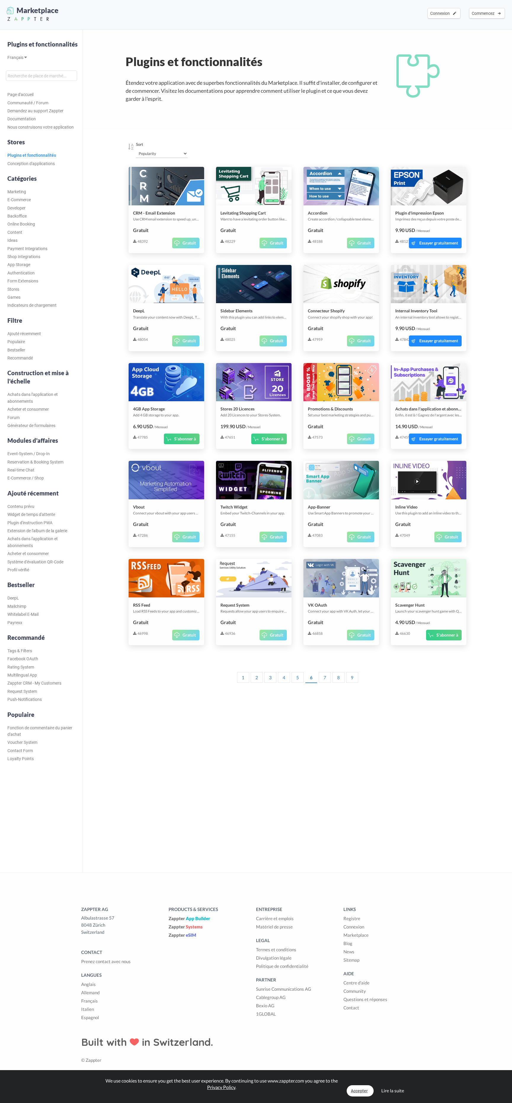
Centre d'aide (356, 982)
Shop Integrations (23, 256)
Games (13, 297)
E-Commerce (19, 199)
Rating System (20, 667)
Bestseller (16, 350)
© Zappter (91, 1060)
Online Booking (21, 224)
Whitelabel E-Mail (23, 614)
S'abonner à (185, 438)
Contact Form (20, 750)
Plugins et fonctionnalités (42, 44)
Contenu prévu (20, 506)
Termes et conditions (276, 949)
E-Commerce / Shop (25, 478)
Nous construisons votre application (40, 127)
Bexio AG (265, 1005)
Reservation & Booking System (35, 462)
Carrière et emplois (275, 918)
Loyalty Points (20, 758)
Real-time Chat (20, 470)
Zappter (189, 918)
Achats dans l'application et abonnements (32, 397)
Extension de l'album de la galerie (37, 530)
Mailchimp (16, 606)
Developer (16, 208)
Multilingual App (22, 675)
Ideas (12, 240)
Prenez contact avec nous (106, 961)
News (348, 951)
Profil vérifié (18, 570)
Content (14, 232)
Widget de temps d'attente (31, 514)
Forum (13, 417)
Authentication (21, 273)
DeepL (13, 598)
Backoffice (17, 216)
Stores (13, 289)
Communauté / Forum (27, 102)
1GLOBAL (266, 1013)
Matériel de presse (274, 926)
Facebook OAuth (22, 658)
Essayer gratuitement (438, 242)
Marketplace (356, 935)
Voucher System (22, 742)
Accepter (359, 1090)
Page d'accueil (20, 94)
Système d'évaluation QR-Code (35, 562)
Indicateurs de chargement (32, 305)
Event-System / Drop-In (28, 453)
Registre (351, 918)
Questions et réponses (365, 999)
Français (15, 57)
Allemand (90, 992)
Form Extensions (22, 281)
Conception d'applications (31, 163)
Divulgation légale (274, 957)
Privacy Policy (221, 1087)
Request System (22, 691)
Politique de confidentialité (282, 966)
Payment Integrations (27, 248)
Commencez (484, 13)
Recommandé (20, 358)
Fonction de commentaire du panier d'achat (39, 731)
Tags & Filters (19, 650)
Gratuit (189, 242)
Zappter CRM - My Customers (34, 683)
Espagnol (90, 1017)
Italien (87, 1009)
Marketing (16, 191)
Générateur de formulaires (31, 425)
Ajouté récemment (24, 333)
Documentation (21, 118)
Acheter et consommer (28, 409)
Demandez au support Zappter (35, 110)
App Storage (18, 264)
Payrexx (14, 622)
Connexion (441, 13)
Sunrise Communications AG (283, 989)
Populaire (16, 341)
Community (354, 991)
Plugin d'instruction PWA (29, 522)
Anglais (88, 984)
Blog (347, 943)
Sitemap (351, 960)
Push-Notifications (24, 699)
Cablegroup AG (271, 997)
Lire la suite (392, 1090)
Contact (351, 1007)
